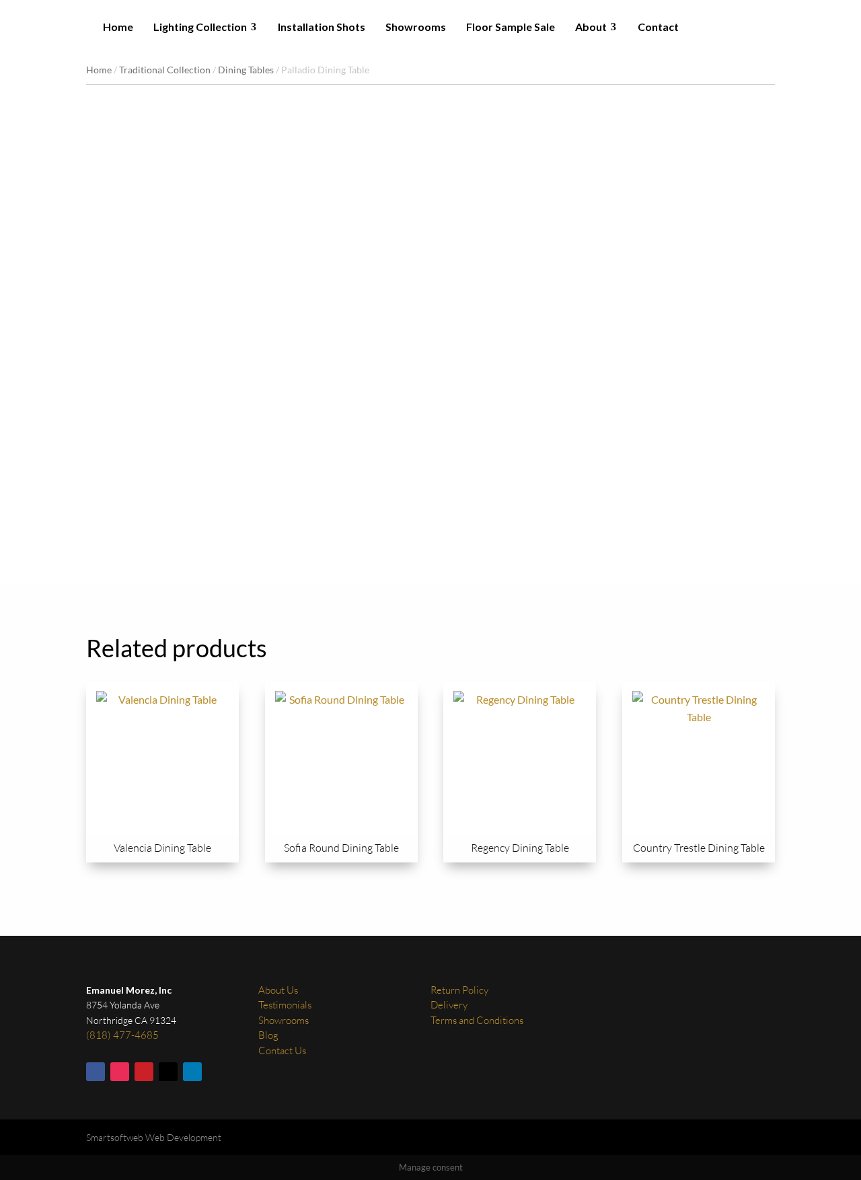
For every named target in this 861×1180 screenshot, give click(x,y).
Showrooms (283, 1020)
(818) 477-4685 (122, 1035)
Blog (268, 1035)
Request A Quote (469, 486)
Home (99, 69)
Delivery (448, 1004)
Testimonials (284, 1004)
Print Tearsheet (463, 449)
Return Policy (459, 990)
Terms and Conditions (476, 1020)
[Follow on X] (168, 1071)
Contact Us (282, 1050)
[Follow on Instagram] (119, 1071)
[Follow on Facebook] (95, 1071)
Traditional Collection (165, 69)
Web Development (183, 1137)
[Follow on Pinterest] (144, 1071)
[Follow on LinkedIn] (192, 1071)
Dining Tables (246, 69)
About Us (278, 990)
